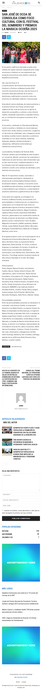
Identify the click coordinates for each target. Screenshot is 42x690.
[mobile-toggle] (3, 2)
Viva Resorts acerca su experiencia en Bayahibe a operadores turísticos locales (25, 442)
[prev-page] (3, 464)
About (18, 682)
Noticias (9, 7)
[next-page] (6, 464)
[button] (39, 2)
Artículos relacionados (13, 419)
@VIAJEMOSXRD (21, 677)
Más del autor (10, 422)
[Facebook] (4, 37)
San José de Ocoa (16, 346)
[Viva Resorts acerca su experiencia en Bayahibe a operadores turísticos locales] (7, 442)
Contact (24, 682)
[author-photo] (21, 403)
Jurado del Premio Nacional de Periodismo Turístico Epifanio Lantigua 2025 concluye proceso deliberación (31, 375)
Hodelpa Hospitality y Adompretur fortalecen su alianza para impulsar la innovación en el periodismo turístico (24, 454)
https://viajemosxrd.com (21, 408)
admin (6, 32)
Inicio (3, 7)
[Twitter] (9, 37)
